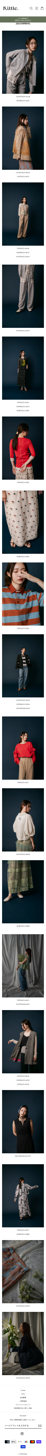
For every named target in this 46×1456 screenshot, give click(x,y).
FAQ (23, 1394)
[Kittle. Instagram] (22, 1433)
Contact (23, 1390)
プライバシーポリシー (23, 1405)
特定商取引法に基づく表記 (23, 1408)
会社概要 (23, 1397)
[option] (23, 19)
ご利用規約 (23, 1401)
